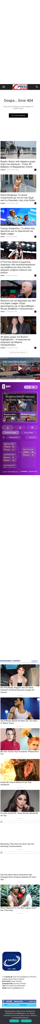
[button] (3, 87)
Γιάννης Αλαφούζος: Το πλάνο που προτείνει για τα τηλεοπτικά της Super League (18, 231)
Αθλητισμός (4, 225)
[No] (37, 1016)
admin (3, 236)
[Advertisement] (20, 21)
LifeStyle (3, 191)
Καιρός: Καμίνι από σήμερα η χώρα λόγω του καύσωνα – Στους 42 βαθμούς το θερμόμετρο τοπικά (18, 164)
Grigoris (3, 169)
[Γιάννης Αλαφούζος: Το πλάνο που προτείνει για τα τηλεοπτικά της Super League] (18, 217)
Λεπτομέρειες (26, 1021)
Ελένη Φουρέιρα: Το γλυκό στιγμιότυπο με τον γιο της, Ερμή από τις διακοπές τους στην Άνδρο (18, 198)
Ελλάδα (3, 158)
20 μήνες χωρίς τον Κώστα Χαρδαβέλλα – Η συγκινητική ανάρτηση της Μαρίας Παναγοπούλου (15, 341)
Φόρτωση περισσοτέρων (17, 352)
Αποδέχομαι (14, 1021)
